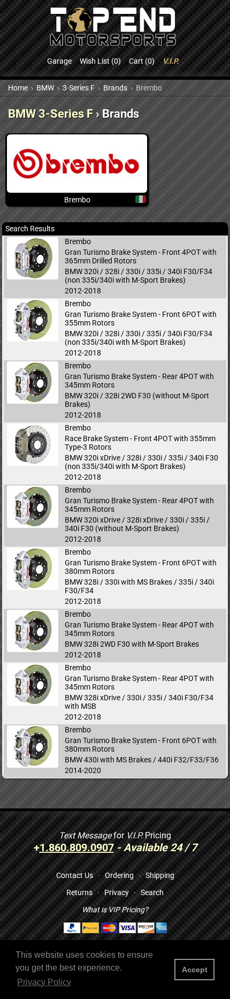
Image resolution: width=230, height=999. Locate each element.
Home (18, 88)
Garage (59, 61)
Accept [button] (195, 969)
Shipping (159, 875)
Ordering (119, 875)
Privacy (116, 892)
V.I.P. (171, 61)
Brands (115, 88)
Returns (79, 892)
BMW (45, 88)
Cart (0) (142, 61)
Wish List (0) (100, 61)
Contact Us (74, 875)
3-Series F (79, 88)
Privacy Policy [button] (44, 982)
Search (152, 892)
